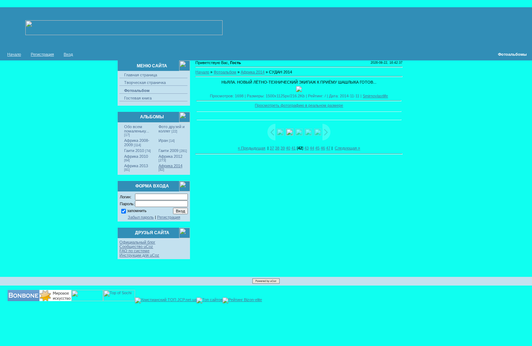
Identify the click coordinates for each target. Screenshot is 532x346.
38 (277, 148)
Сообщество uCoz (136, 246)
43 (306, 148)
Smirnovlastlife (375, 96)
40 (288, 148)
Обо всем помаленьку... (136, 129)
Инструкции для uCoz (139, 255)
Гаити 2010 (134, 150)
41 (293, 148)
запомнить (137, 210)
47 (328, 148)
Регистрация (42, 54)
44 (312, 148)
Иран (163, 140)
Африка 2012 (170, 156)
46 (323, 148)
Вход (68, 54)
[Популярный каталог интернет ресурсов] (23, 300)
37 (272, 148)
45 (317, 148)
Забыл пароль (141, 217)
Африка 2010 (136, 156)
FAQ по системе (134, 251)
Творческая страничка (145, 82)
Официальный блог (137, 242)
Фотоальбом (136, 90)
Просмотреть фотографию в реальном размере (299, 105)
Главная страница (140, 75)
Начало (14, 54)
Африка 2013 (136, 166)
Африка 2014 (170, 166)
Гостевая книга (138, 98)
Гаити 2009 (168, 150)
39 (282, 148)
